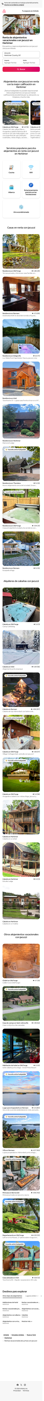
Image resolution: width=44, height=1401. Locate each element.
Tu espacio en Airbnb (30, 11)
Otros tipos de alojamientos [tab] (12, 1296)
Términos (26, 1391)
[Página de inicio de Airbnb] (4, 11)
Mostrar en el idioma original (14, 5)
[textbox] (11, 63)
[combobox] (21, 55)
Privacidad (17, 1391)
